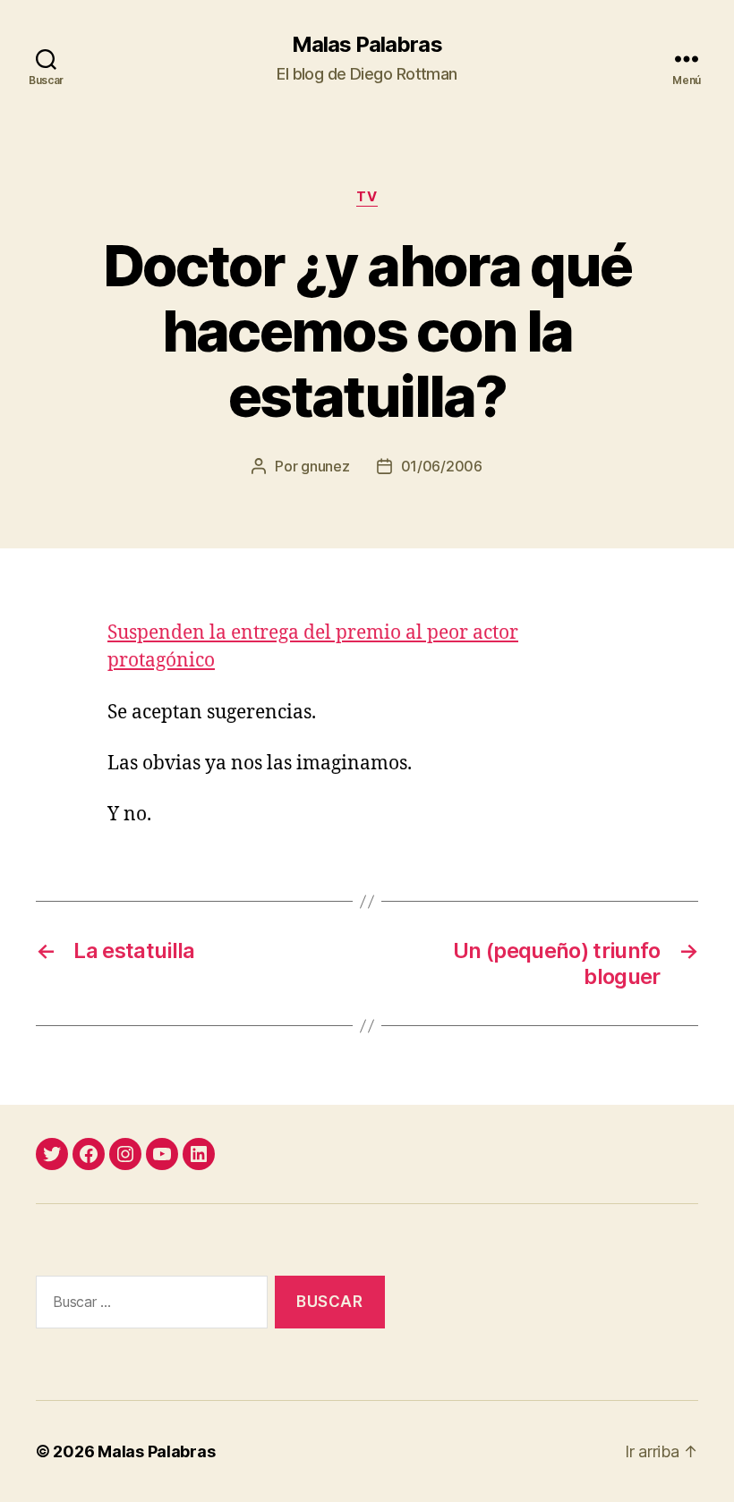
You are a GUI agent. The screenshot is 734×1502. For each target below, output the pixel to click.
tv (366, 197)
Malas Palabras (366, 44)
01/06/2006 (441, 466)
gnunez (325, 466)
